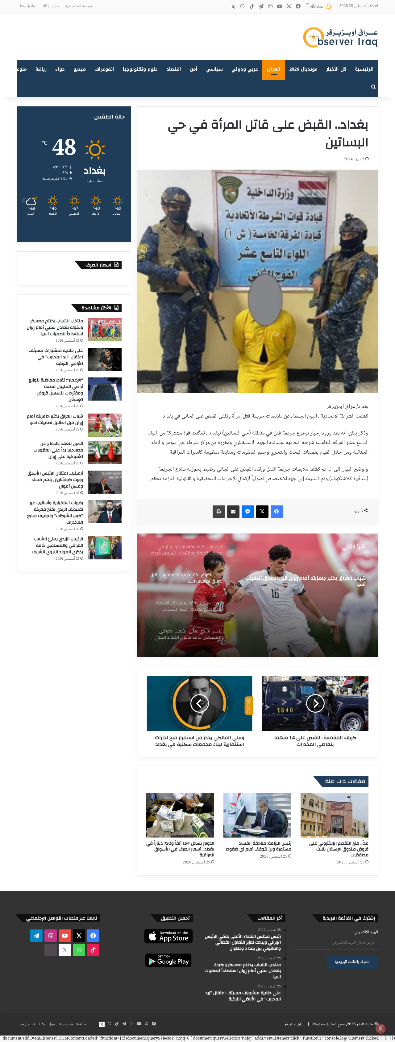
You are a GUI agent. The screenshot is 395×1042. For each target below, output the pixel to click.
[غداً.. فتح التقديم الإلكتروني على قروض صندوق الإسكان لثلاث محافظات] (334, 815)
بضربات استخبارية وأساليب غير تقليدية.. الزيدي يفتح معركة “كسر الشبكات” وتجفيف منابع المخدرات (304, 581)
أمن (194, 69)
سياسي (214, 69)
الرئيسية (364, 69)
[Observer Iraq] (340, 37)
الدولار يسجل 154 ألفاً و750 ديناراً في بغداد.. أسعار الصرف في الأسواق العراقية (180, 849)
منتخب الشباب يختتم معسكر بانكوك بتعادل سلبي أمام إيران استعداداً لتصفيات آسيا (55, 327)
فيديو (79, 69)
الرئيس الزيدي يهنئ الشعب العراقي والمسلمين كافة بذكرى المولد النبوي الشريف (57, 545)
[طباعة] (219, 511)
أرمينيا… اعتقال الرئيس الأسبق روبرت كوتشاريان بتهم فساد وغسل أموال (55, 479)
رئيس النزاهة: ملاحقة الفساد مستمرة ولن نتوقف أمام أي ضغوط (258, 846)
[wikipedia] (224, 7)
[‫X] (262, 511)
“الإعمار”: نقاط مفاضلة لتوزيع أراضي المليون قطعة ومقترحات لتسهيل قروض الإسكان (56, 390)
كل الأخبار (336, 69)
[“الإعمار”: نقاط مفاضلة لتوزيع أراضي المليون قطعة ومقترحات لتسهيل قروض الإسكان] (105, 389)
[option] (257, 595)
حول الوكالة (50, 6)
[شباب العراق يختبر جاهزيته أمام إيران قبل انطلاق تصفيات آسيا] (105, 425)
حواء (60, 69)
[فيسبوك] (277, 511)
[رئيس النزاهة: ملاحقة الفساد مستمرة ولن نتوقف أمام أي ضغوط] (257, 815)
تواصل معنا (28, 6)
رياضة (41, 69)
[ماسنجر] (248, 511)
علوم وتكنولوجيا (140, 69)
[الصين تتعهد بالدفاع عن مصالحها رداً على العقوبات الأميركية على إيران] (105, 452)
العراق (274, 69)
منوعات (19, 69)
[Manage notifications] (380, 1028)
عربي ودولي (244, 69)
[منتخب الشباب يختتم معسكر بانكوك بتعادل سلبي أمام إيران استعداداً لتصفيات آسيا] (105, 329)
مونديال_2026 (303, 69)
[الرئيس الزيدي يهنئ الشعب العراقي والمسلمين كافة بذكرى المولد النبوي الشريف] (105, 547)
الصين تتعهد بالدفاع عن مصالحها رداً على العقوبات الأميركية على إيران (58, 450)
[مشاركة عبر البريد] (233, 511)
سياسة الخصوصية (78, 6)
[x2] (233, 7)
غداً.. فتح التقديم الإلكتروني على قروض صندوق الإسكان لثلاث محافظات (338, 849)
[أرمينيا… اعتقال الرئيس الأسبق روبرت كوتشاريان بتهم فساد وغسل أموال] (105, 482)
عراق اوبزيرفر (295, 1024)
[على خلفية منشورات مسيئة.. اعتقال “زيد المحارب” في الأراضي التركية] (105, 359)
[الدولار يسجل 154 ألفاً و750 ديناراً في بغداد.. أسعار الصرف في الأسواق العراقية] (180, 815)
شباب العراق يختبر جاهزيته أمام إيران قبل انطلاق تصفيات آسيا (55, 419)
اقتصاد (173, 69)
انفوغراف (104, 69)
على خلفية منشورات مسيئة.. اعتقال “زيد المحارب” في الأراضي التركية (56, 357)
